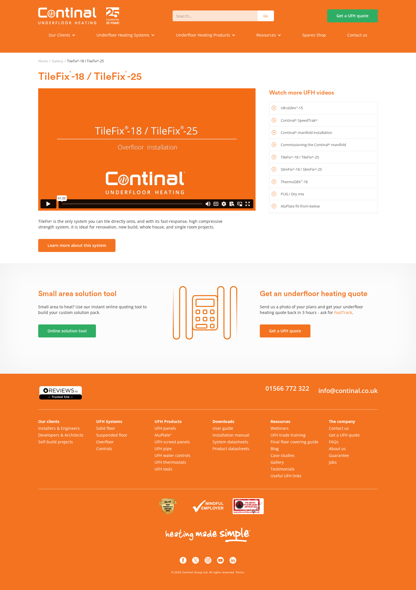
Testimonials (283, 469)
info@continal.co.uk (348, 390)
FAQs (333, 441)
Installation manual (231, 435)
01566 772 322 (287, 388)
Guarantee (339, 455)
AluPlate (163, 435)
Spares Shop (314, 35)
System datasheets (230, 441)
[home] (78, 15)
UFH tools (163, 469)
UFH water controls (172, 455)
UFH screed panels (172, 441)
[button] (62, 35)
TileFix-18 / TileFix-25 (85, 61)
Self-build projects (55, 441)
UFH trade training (288, 435)
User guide (223, 428)
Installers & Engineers (59, 428)
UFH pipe (163, 448)
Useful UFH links (286, 475)
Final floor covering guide (294, 441)
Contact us (357, 35)
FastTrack (343, 312)
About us (337, 448)
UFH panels (165, 428)
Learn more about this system (77, 245)
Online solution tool (67, 331)
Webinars (280, 428)
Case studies (283, 455)
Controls (104, 448)
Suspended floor (111, 435)
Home (43, 61)
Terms (239, 572)
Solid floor (105, 428)
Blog (275, 448)
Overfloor (105, 441)
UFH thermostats (170, 462)
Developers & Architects (60, 435)
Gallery (57, 61)
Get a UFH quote (285, 331)
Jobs (333, 462)
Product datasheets (231, 448)
